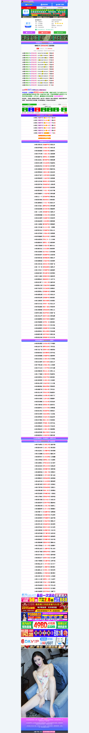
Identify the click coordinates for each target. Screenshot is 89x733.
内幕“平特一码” (44, 731)
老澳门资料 (61, 4)
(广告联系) (45, 718)
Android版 (30, 32)
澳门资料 (29, 4)
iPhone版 (45, 32)
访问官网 (61, 32)
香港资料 (45, 4)
